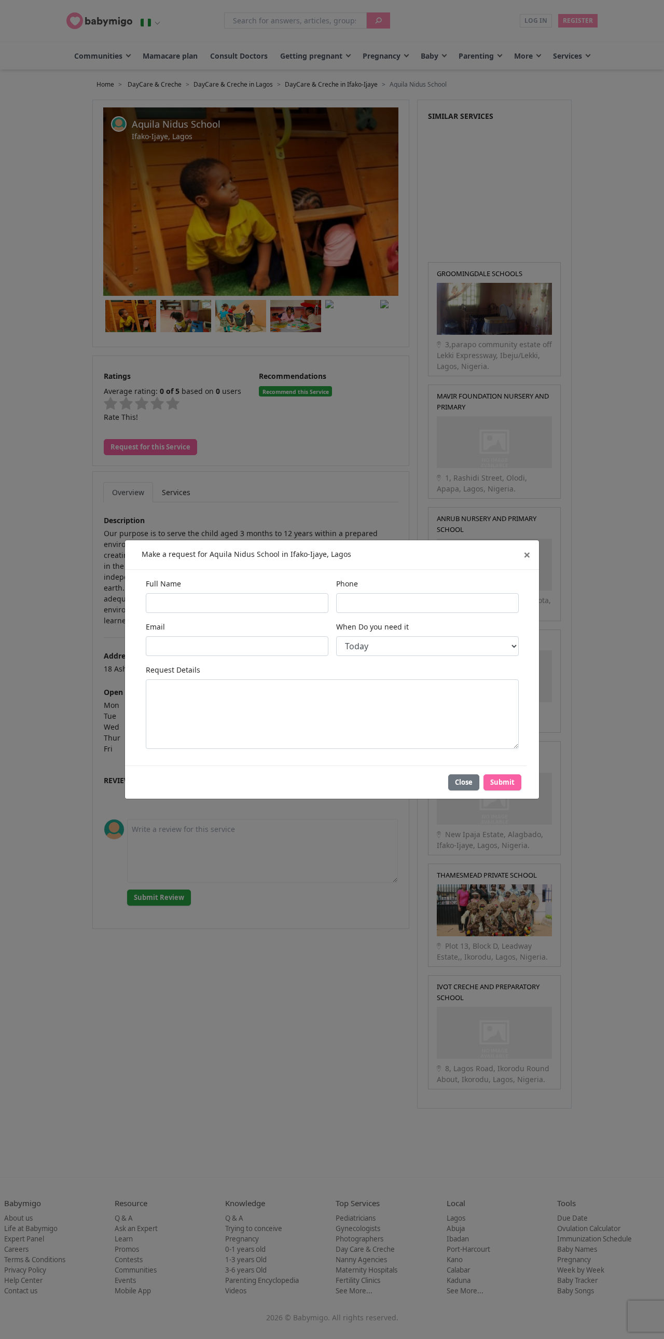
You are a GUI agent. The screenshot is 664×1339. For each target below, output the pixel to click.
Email (155, 627)
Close (464, 782)
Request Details (173, 670)
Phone (347, 584)
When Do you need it (372, 627)
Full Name (163, 584)
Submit (502, 782)
